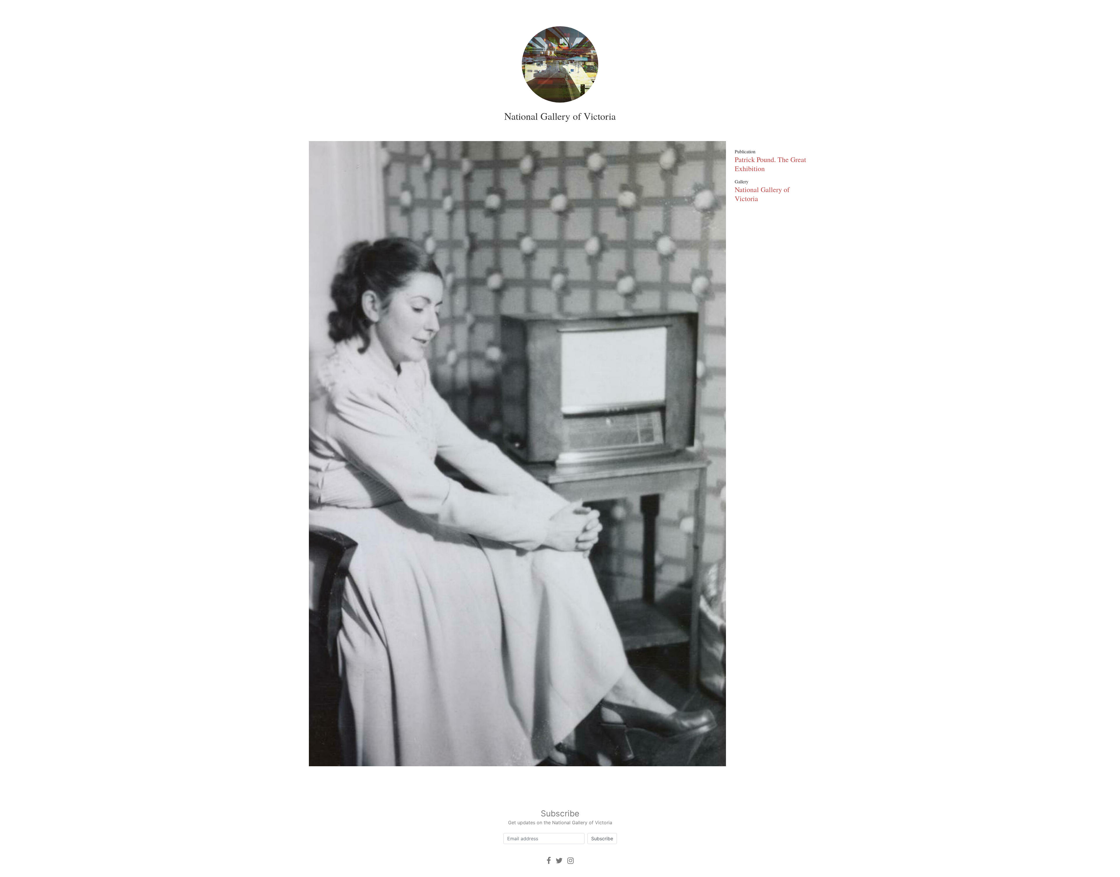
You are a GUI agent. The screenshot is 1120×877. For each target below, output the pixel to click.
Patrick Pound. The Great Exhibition (770, 164)
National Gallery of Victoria (560, 116)
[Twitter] (559, 860)
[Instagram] (570, 860)
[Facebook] (548, 860)
